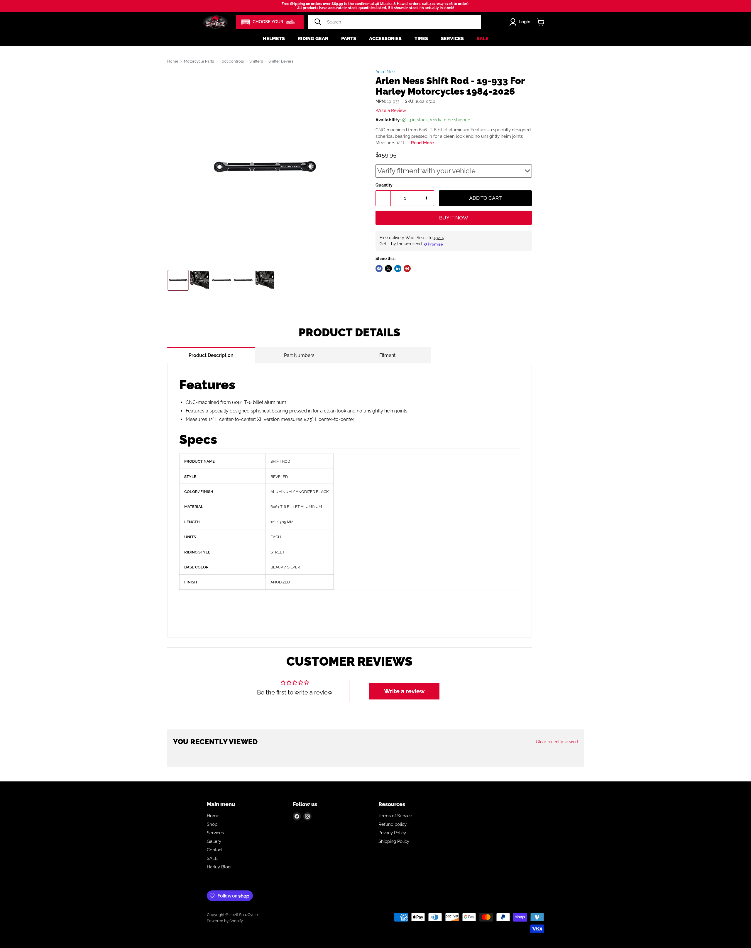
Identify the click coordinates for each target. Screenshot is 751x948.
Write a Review (391, 110)
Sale (482, 38)
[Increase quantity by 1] (426, 198)
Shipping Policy (393, 841)
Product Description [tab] (211, 355)
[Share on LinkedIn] (397, 268)
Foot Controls (231, 61)
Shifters (256, 61)
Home (172, 61)
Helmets (274, 38)
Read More (422, 142)
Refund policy (392, 824)
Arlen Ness (386, 71)
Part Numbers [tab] (299, 355)
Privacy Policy (392, 832)
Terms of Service (395, 815)
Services (452, 38)
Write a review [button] (404, 691)
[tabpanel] (349, 500)
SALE (212, 858)
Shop (212, 824)
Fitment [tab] (387, 355)
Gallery (214, 841)
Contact (215, 850)
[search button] (317, 22)
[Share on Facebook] (379, 268)
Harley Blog (219, 867)
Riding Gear (313, 38)
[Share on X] (388, 268)
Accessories (385, 38)
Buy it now (453, 218)
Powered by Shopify (225, 921)
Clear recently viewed (557, 741)
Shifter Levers (280, 61)
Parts (348, 38)
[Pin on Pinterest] (407, 268)
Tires (421, 38)
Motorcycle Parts (199, 61)
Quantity (384, 185)
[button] (270, 22)
